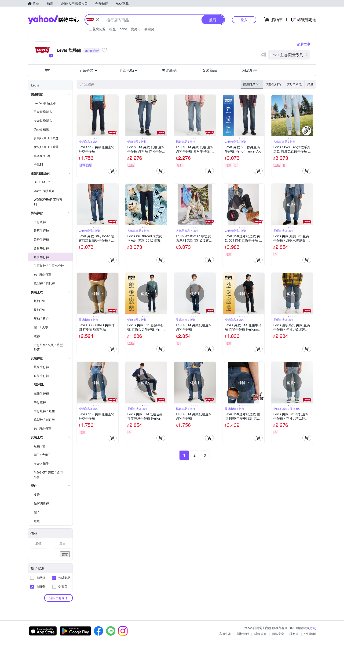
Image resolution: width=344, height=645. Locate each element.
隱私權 (294, 633)
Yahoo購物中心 (53, 19)
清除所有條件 (58, 598)
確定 (65, 554)
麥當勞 (149, 28)
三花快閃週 (97, 28)
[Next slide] (115, 115)
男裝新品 (169, 70)
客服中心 (225, 633)
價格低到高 (273, 84)
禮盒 (112, 28)
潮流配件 (249, 70)
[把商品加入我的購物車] (112, 171)
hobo (123, 28)
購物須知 (260, 633)
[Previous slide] (80, 115)
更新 (312, 628)
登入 (244, 19)
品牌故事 (303, 43)
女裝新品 (209, 70)
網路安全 (278, 633)
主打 (48, 70)
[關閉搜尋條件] (97, 19)
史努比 (136, 28)
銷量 (310, 84)
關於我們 (243, 633)
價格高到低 (294, 84)
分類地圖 (310, 633)
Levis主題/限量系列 (287, 54)
